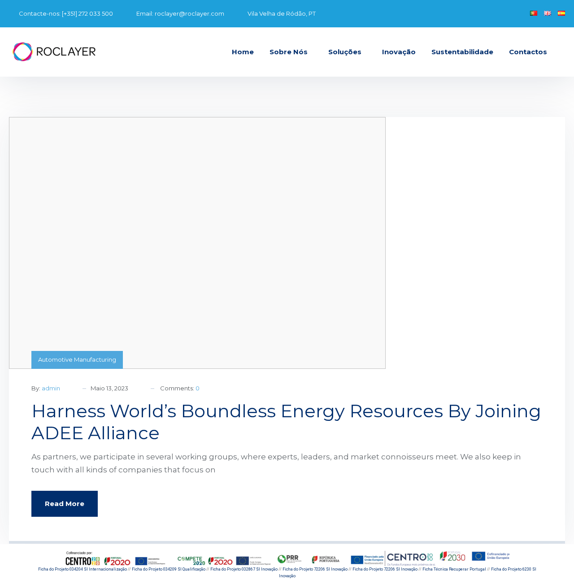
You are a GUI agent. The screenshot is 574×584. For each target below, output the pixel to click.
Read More (64, 503)
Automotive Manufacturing (77, 359)
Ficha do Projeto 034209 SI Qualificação (168, 569)
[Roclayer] (54, 52)
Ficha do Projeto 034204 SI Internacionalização (82, 569)
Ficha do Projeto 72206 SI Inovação (315, 569)
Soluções (344, 52)
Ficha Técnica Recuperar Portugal (454, 569)
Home (243, 52)
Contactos (528, 52)
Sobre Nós (289, 52)
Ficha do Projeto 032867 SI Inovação (244, 569)
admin (51, 388)
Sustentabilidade (462, 52)
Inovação (399, 52)
